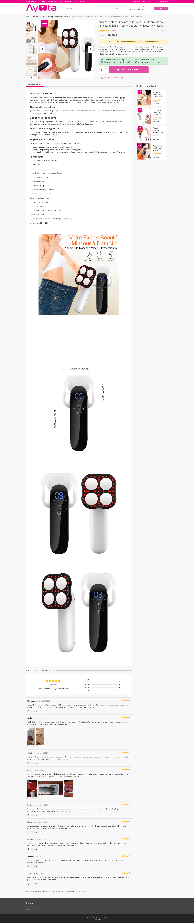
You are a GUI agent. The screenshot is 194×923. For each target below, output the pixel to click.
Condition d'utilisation (34, 907)
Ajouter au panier (130, 69)
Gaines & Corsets (31, 2)
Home (28, 17)
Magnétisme (68, 2)
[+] (106, 68)
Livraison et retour (33, 909)
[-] (106, 71)
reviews (113, 30)
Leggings (43, 2)
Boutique (35, 17)
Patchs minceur (80, 2)
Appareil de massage (55, 2)
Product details (35, 84)
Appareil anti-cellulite (62, 17)
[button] (42, 49)
